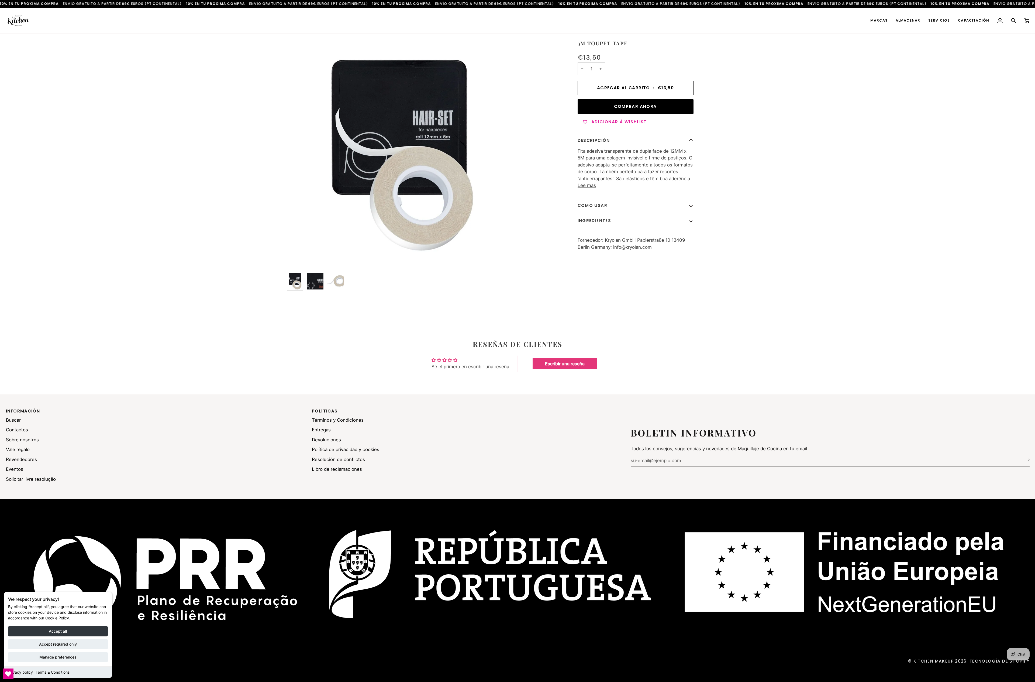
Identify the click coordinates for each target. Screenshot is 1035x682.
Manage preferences (58, 657)
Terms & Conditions (53, 672)
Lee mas (587, 185)
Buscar (13, 420)
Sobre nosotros (22, 439)
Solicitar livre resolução (31, 479)
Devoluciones (326, 439)
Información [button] (23, 411)
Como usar (592, 205)
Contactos (17, 429)
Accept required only (58, 644)
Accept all (58, 631)
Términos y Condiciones (338, 420)
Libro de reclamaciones (337, 469)
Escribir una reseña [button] (565, 363)
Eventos (14, 469)
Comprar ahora (635, 106)
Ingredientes (594, 220)
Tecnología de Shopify (1000, 661)
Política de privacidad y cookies (345, 449)
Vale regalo (18, 449)
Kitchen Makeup (933, 661)
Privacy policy (20, 672)
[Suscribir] (1025, 460)
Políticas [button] (324, 411)
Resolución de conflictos (338, 459)
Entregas (321, 429)
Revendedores (21, 459)
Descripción (594, 140)
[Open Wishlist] (8, 674)
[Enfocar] (402, 155)
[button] (879, 20)
